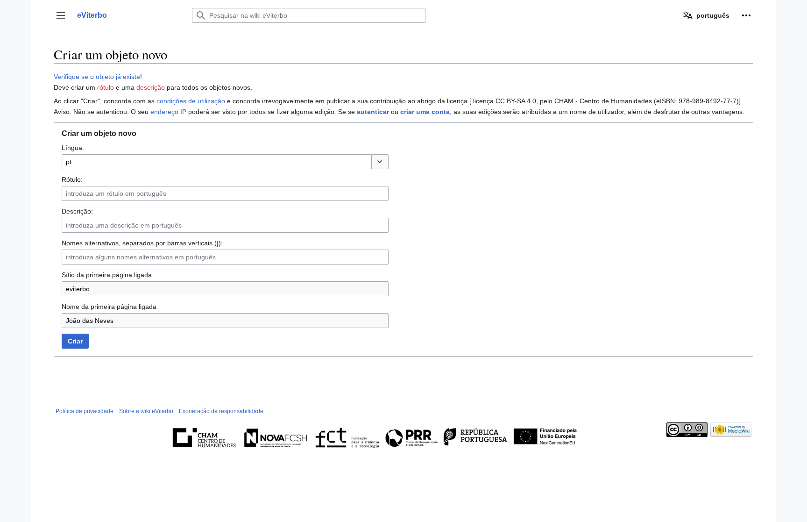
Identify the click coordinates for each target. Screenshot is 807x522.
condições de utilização (190, 101)
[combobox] (216, 161)
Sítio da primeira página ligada (107, 275)
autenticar (373, 111)
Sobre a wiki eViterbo (146, 411)
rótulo (105, 87)
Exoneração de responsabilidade (221, 411)
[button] (60, 15)
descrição (150, 87)
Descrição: (77, 211)
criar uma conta (425, 111)
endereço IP (168, 111)
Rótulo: (72, 179)
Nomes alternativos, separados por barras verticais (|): (142, 243)
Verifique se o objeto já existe (97, 76)
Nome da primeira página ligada (109, 306)
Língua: (73, 147)
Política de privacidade (84, 411)
